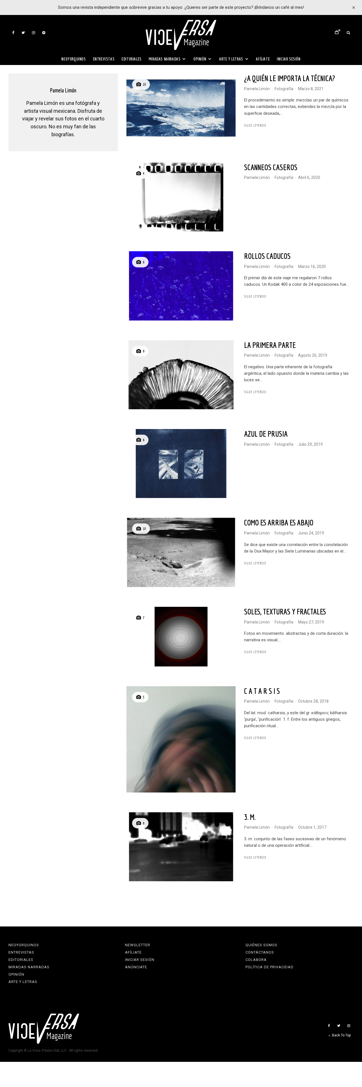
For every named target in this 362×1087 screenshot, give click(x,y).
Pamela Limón (257, 88)
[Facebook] (13, 32)
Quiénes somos (261, 945)
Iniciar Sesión (288, 59)
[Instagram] (33, 32)
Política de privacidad (269, 967)
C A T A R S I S (262, 691)
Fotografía (284, 88)
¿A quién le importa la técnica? (289, 78)
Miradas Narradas (165, 59)
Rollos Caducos (267, 256)
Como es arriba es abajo (278, 522)
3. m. (250, 817)
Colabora (256, 960)
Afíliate (263, 59)
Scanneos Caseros (271, 167)
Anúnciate (136, 967)
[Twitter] (23, 32)
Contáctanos (259, 952)
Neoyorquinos (73, 59)
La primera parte (270, 345)
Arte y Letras (231, 59)
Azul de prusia (266, 433)
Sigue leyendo (255, 125)
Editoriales (132, 59)
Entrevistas (104, 59)
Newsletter (137, 945)
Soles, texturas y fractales (285, 611)
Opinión (199, 59)
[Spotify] (43, 32)
